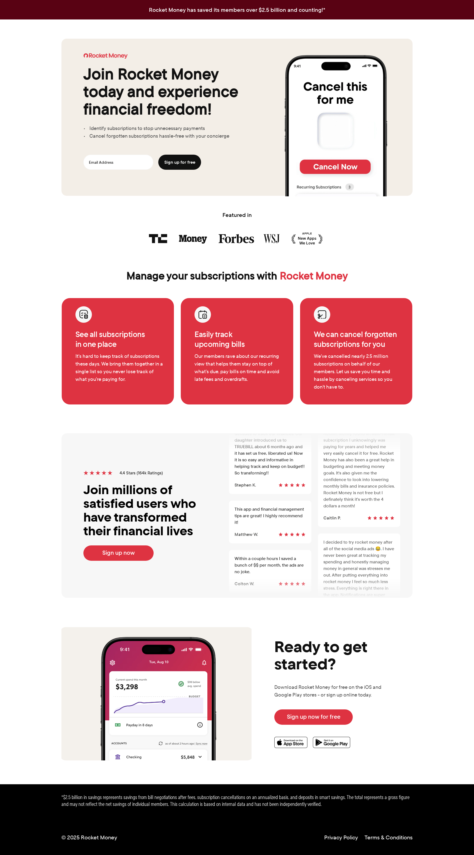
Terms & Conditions (389, 837)
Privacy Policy (341, 837)
